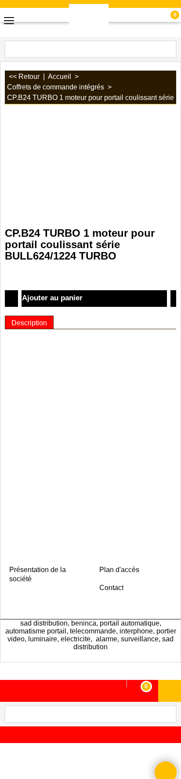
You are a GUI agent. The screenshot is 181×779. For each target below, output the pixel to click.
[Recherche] (169, 48)
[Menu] (9, 21)
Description (29, 323)
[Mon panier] (167, 20)
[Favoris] (173, 298)
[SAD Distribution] (89, 20)
